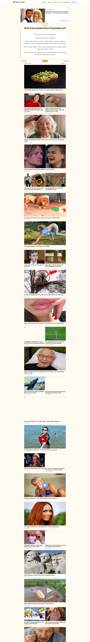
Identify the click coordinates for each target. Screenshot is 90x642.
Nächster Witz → (66, 60)
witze (61, 2)
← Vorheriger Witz (24, 60)
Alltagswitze (73, 2)
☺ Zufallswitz (45, 60)
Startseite (44, 2)
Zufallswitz (49, 2)
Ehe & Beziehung (66, 2)
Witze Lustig (55, 2)
